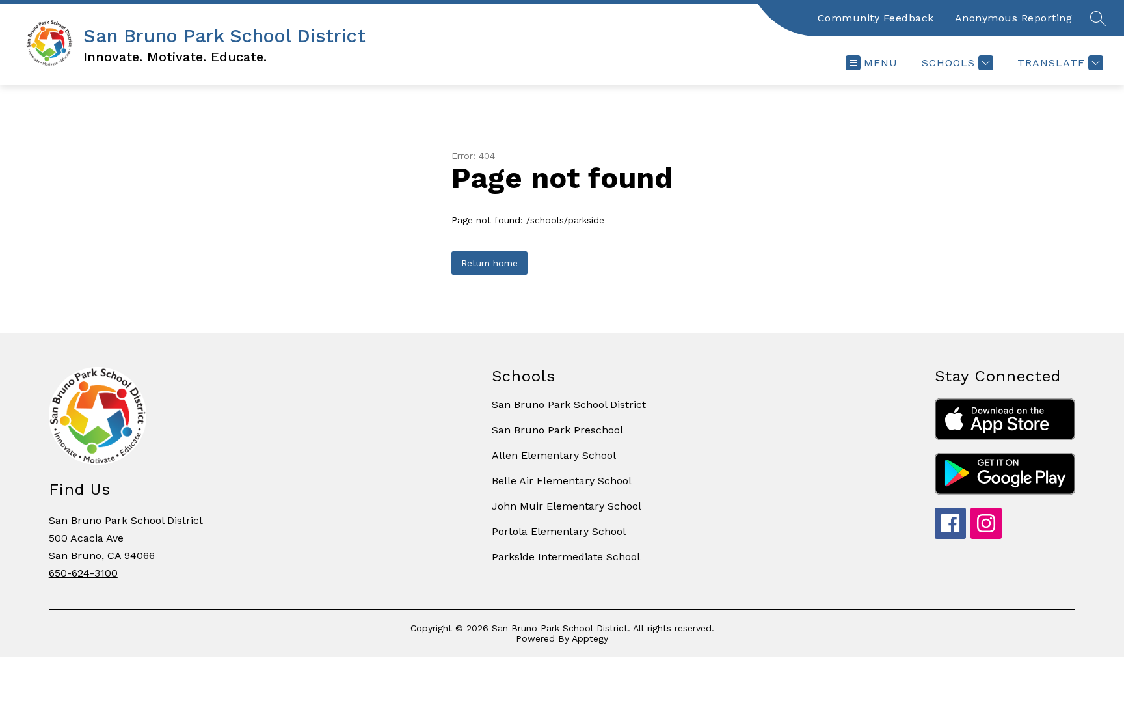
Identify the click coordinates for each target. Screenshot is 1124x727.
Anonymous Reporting (1014, 18)
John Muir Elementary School (566, 506)
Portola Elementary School (559, 531)
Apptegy (590, 638)
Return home (489, 263)
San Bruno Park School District (569, 404)
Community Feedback (876, 18)
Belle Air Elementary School (562, 480)
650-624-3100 (83, 573)
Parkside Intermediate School (566, 557)
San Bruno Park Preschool (557, 430)
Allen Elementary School (554, 455)
